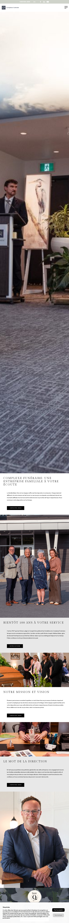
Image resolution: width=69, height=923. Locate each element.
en (34, 2)
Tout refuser (58, 915)
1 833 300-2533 (24, 2)
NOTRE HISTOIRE (15, 646)
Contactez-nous (16, 508)
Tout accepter (58, 910)
